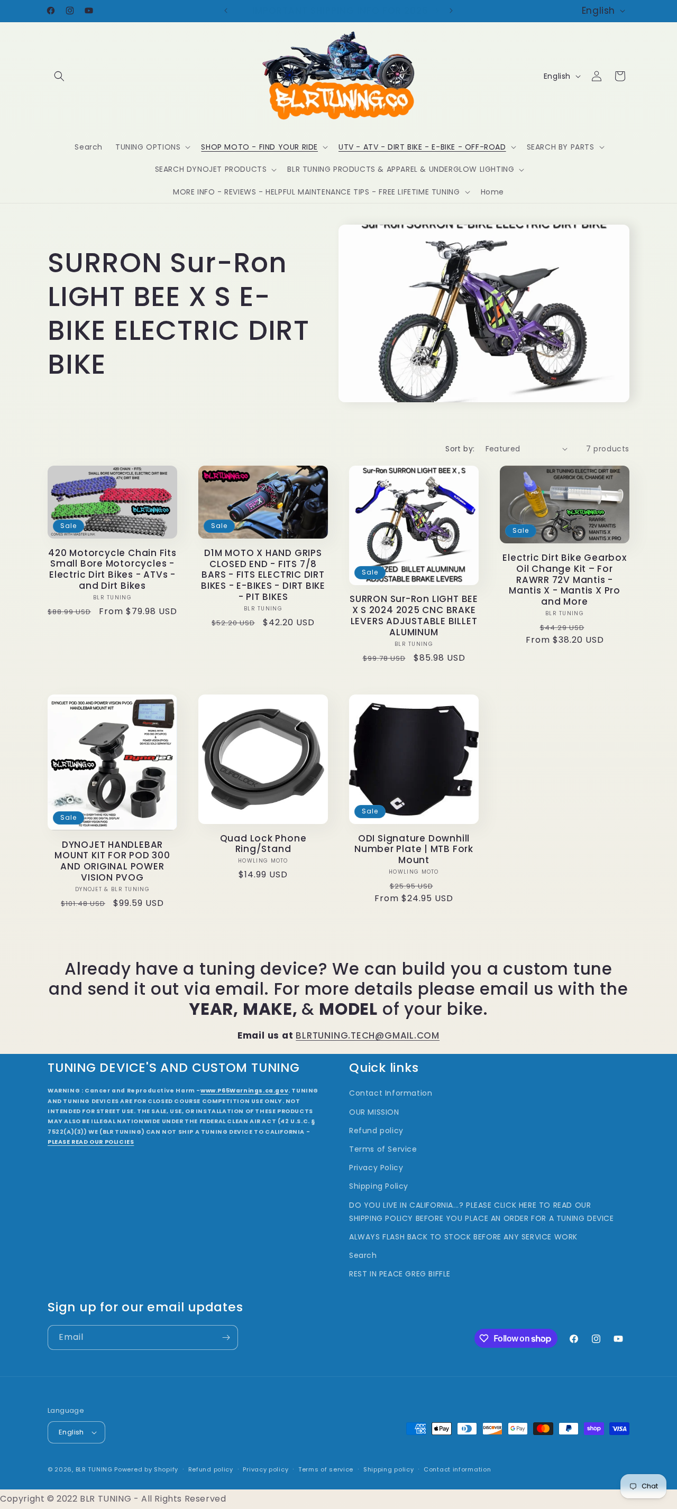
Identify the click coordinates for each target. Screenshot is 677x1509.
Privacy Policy (376, 1167)
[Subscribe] (225, 1337)
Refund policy (376, 1130)
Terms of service (325, 1469)
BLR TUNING (94, 1469)
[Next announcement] (451, 11)
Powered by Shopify (146, 1469)
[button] (59, 76)
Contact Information (390, 1093)
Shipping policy (388, 1469)
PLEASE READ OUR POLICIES (91, 1142)
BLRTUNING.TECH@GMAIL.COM (368, 1035)
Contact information (457, 1469)
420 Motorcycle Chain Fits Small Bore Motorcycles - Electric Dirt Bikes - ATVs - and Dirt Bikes (112, 569)
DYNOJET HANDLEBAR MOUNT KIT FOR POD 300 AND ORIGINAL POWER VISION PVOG (112, 861)
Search (363, 1255)
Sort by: (459, 448)
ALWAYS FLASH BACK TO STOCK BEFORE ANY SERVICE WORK (463, 1237)
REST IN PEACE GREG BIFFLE (400, 1274)
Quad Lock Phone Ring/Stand (263, 844)
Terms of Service (383, 1149)
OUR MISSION (374, 1112)
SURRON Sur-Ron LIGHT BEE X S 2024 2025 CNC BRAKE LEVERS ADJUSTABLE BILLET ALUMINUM (414, 615)
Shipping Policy (378, 1186)
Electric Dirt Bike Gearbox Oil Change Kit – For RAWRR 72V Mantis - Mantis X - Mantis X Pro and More (564, 579)
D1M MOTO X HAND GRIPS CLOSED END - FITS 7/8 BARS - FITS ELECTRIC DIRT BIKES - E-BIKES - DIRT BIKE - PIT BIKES (263, 575)
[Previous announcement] (225, 11)
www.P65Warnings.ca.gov (244, 1091)
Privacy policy (265, 1469)
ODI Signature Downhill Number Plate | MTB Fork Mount (413, 849)
